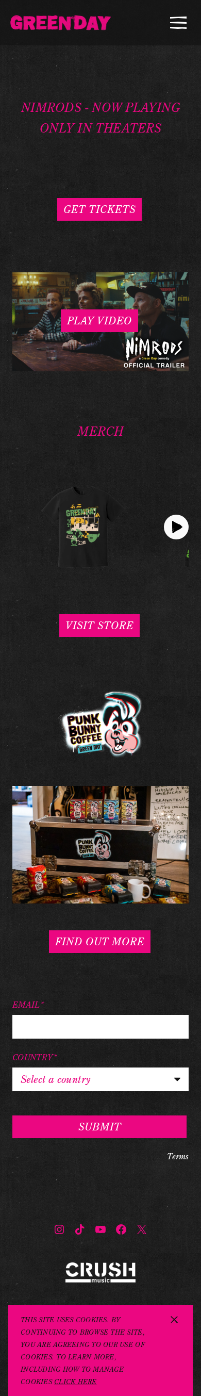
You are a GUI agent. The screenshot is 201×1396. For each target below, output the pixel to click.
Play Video (99, 320)
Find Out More (99, 941)
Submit (99, 1126)
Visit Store (99, 625)
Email (28, 1004)
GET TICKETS (99, 209)
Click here (75, 1381)
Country (35, 1057)
